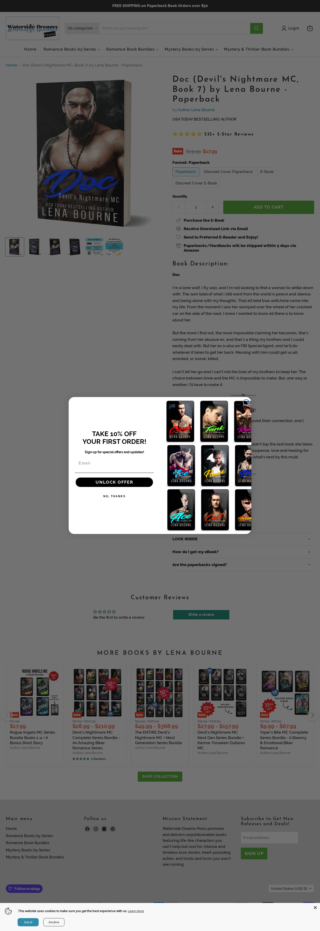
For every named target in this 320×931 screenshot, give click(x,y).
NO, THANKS (114, 496)
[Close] (315, 907)
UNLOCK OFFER (114, 482)
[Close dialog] (246, 402)
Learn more (136, 911)
